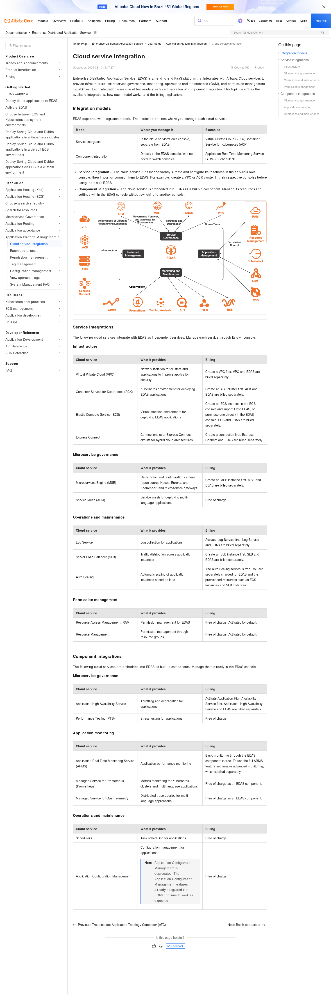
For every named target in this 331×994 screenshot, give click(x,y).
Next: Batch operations (244, 924)
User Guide (154, 43)
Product (259, 67)
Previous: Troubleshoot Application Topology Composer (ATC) (122, 924)
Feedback (177, 946)
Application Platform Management (186, 43)
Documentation (16, 32)
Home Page (80, 44)
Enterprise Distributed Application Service (61, 32)
